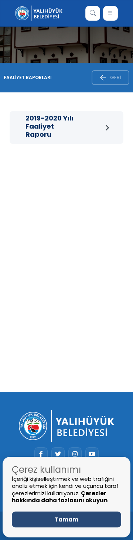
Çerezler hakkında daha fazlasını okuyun (60, 497)
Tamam (66, 519)
